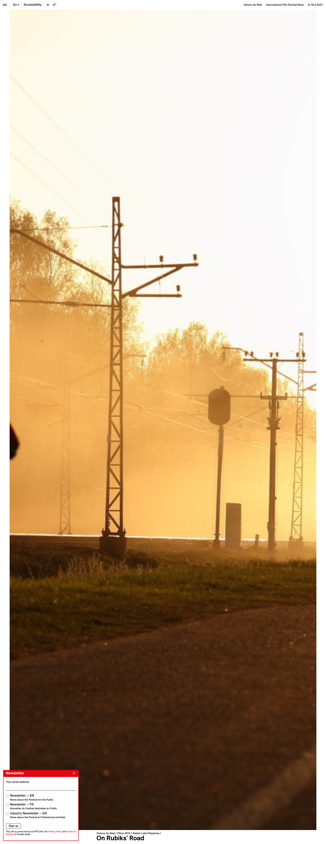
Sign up (13, 825)
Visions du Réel (105, 833)
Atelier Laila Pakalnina (146, 833)
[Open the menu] (5, 5)
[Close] (73, 773)
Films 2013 (123, 833)
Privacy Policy (55, 831)
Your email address (17, 782)
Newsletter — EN (31, 797)
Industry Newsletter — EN (37, 815)
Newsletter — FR (33, 806)
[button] (86, 420)
